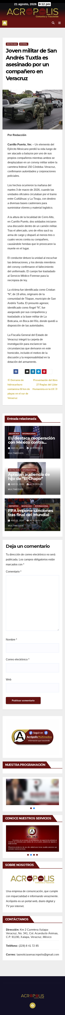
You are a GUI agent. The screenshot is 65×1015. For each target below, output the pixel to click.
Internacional (29, 434)
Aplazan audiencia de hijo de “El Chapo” (29, 476)
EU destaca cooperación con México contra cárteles (31, 442)
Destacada (12, 44)
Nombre (11, 639)
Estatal (23, 44)
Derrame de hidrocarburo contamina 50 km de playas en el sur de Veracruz (19, 389)
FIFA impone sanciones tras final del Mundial (30, 512)
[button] (53, 23)
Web (8, 679)
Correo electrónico (17, 659)
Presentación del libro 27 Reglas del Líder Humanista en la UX (45, 384)
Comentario (13, 571)
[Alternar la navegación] (59, 23)
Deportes (13, 506)
